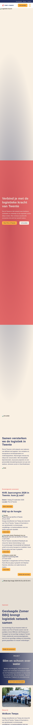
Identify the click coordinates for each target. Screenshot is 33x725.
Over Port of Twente (9, 223)
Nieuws (24, 1)
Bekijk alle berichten (24, 574)
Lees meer (6, 532)
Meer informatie (7, 506)
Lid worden (22, 5)
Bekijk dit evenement (9, 649)
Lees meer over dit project (16, 681)
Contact (29, 1)
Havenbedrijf (19, 1)
